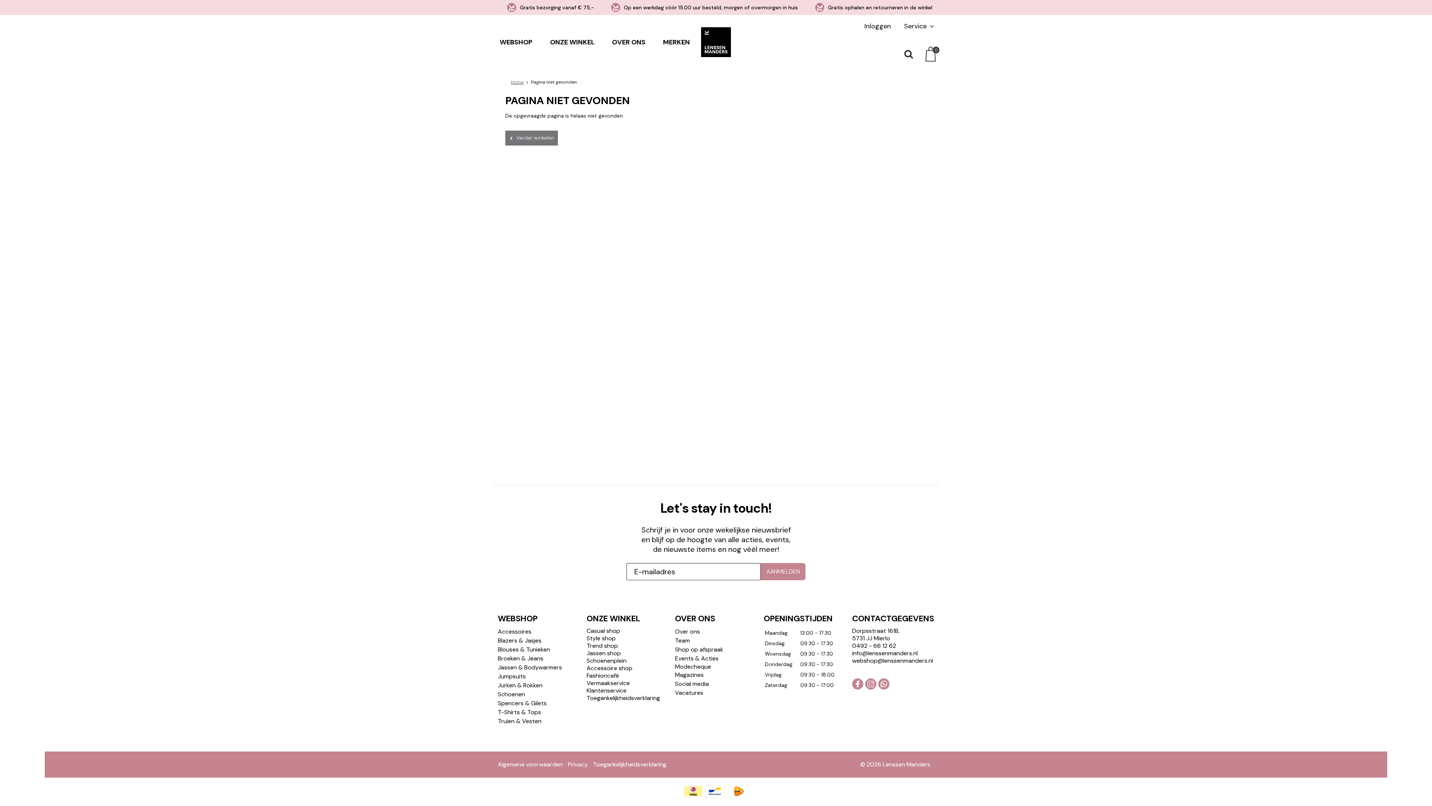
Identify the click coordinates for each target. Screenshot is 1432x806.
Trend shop (602, 646)
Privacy (578, 764)
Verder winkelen (535, 138)
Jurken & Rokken (520, 685)
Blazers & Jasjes (519, 640)
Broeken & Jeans (520, 658)
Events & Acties (697, 658)
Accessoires (514, 631)
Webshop (516, 42)
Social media (692, 684)
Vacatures (689, 693)
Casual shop (603, 631)
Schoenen (511, 694)
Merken (676, 42)
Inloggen (877, 26)
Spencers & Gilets (522, 703)
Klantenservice (606, 690)
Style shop (601, 638)
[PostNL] (739, 791)
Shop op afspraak (699, 649)
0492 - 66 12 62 (874, 646)
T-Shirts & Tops (519, 712)
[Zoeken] (908, 54)
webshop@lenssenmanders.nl (892, 661)
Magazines (689, 675)
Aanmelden (783, 571)
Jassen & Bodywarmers (530, 667)
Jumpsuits (512, 676)
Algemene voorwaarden (530, 764)
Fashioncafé (603, 676)
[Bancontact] (715, 791)
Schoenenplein (606, 661)
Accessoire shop (609, 668)
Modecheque (693, 667)
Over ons (629, 42)
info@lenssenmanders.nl (885, 653)
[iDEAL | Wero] (693, 791)
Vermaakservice (608, 683)
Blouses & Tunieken (524, 649)
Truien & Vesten (519, 721)
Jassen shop (604, 653)
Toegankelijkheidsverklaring (623, 698)
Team (682, 640)
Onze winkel (572, 42)
